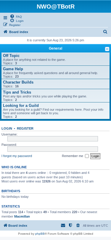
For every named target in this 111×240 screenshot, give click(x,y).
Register (25, 128)
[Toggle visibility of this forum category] (107, 49)
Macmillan (22, 216)
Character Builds (18, 82)
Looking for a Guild (21, 105)
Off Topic (11, 55)
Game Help (13, 69)
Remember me (73, 156)
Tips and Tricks (17, 92)
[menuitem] (16, 16)
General (55, 48)
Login (6, 128)
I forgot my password (16, 156)
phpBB (40, 233)
